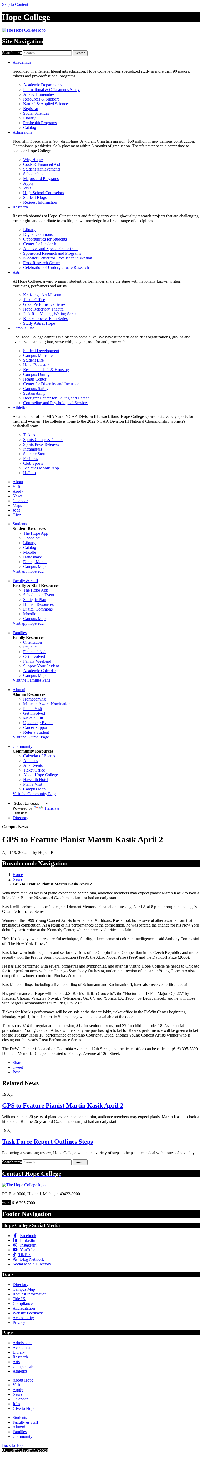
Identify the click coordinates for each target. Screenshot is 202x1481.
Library (29, 118)
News (17, 496)
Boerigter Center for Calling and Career (56, 398)
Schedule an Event (38, 595)
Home (18, 874)
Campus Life (23, 328)
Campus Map (34, 566)
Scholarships (33, 174)
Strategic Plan (34, 599)
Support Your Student (41, 666)
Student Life (33, 360)
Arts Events (33, 765)
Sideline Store (34, 454)
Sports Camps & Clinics (43, 439)
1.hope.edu (32, 538)
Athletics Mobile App (41, 468)
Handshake (32, 557)
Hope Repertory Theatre (43, 309)
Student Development (41, 350)
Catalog (29, 127)
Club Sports (33, 463)
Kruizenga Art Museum (42, 295)
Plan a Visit (32, 708)
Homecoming (34, 699)
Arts (16, 272)
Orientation (32, 642)
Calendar (20, 500)
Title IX (19, 1299)
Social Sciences (36, 113)
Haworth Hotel (35, 779)
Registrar (30, 108)
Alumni (19, 689)
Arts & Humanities (38, 94)
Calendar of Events (39, 756)
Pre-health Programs (40, 123)
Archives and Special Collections (50, 248)
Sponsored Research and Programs (52, 253)
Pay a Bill (31, 647)
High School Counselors (43, 193)
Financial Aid (34, 651)
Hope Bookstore (36, 365)
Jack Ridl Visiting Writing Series (50, 314)
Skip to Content (15, 4)
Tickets (29, 435)
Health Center (34, 379)
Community (22, 746)
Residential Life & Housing (46, 369)
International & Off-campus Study (51, 89)
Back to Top (12, 1445)
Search (80, 53)
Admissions (22, 132)
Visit (27, 188)
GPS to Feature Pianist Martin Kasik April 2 (62, 1105)
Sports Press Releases (41, 444)
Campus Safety (35, 388)
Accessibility (23, 1317)
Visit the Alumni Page (31, 737)
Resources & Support (41, 99)
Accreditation (24, 1308)
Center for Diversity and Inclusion (51, 384)
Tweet (18, 1067)
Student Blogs (35, 197)
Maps (17, 505)
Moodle (29, 552)
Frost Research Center (41, 263)
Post (16, 1072)
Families (20, 633)
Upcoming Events (38, 723)
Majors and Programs (41, 178)
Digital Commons (38, 234)
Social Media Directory (32, 1264)
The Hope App (35, 533)
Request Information (40, 202)
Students (20, 524)
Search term (12, 53)
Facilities (30, 458)
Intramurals (32, 449)
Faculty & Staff (25, 580)
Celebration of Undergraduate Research (56, 267)
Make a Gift (33, 718)
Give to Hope (24, 1408)
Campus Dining (36, 374)
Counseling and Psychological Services (55, 403)
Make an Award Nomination (46, 704)
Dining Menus (35, 561)
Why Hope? (33, 159)
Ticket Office (34, 299)
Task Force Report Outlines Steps (47, 1141)
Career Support (35, 727)
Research (20, 207)
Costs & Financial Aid (41, 164)
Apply (28, 183)
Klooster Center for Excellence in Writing (57, 258)
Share (17, 1062)
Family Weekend (37, 661)
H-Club (29, 473)
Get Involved (34, 656)
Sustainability (34, 393)
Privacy (19, 1322)
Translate (51, 808)
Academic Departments (42, 85)
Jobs (16, 510)
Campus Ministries (38, 355)
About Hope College (40, 775)
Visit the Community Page (34, 794)
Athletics (20, 407)
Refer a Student (36, 732)
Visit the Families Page (31, 680)
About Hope (23, 1380)
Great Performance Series (44, 304)
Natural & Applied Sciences (46, 104)
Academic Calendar (39, 670)
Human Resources (38, 604)
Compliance (23, 1303)
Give (17, 515)
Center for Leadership (41, 244)
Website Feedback (28, 1313)
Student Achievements (41, 169)
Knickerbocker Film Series (45, 318)
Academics (22, 62)
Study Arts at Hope (39, 323)
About (18, 481)
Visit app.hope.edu (28, 571)
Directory (20, 817)
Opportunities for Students (45, 239)
